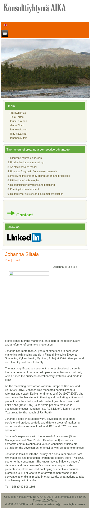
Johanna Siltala (18, 137)
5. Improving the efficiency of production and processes (39, 175)
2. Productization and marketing (26, 162)
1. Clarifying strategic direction (25, 158)
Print (7, 260)
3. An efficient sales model (22, 167)
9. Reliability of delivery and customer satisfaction (35, 193)
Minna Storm (17, 125)
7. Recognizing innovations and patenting (31, 184)
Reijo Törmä (17, 117)
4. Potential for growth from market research (32, 171)
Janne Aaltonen (18, 129)
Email (16, 260)
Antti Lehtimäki (18, 112)
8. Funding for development (23, 189)
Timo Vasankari (18, 133)
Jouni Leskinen (18, 121)
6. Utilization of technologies (24, 180)
